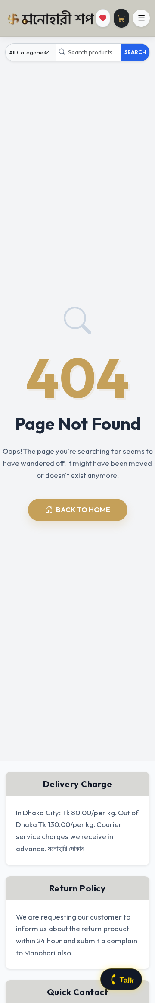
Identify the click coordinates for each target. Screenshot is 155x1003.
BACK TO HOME (83, 509)
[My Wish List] (103, 18)
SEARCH (135, 52)
